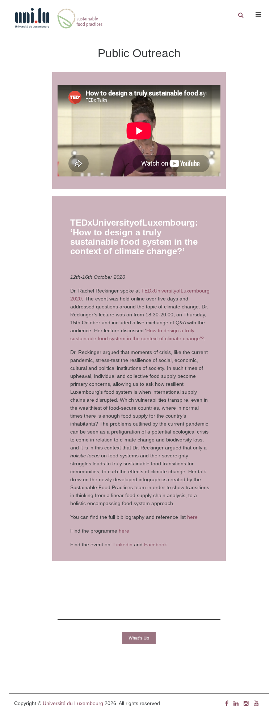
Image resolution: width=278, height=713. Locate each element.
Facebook (155, 544)
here (192, 517)
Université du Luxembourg (73, 703)
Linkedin (122, 544)
